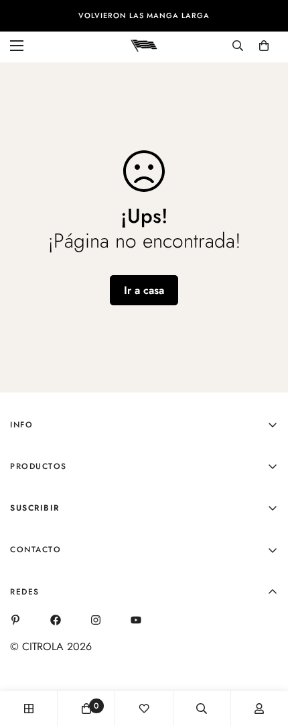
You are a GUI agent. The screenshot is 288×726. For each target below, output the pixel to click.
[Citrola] (144, 45)
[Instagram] (95, 620)
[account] (259, 708)
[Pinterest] (15, 620)
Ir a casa (144, 290)
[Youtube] (136, 620)
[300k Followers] (55, 620)
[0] (264, 46)
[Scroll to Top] (263, 654)
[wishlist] (144, 708)
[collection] (28, 708)
